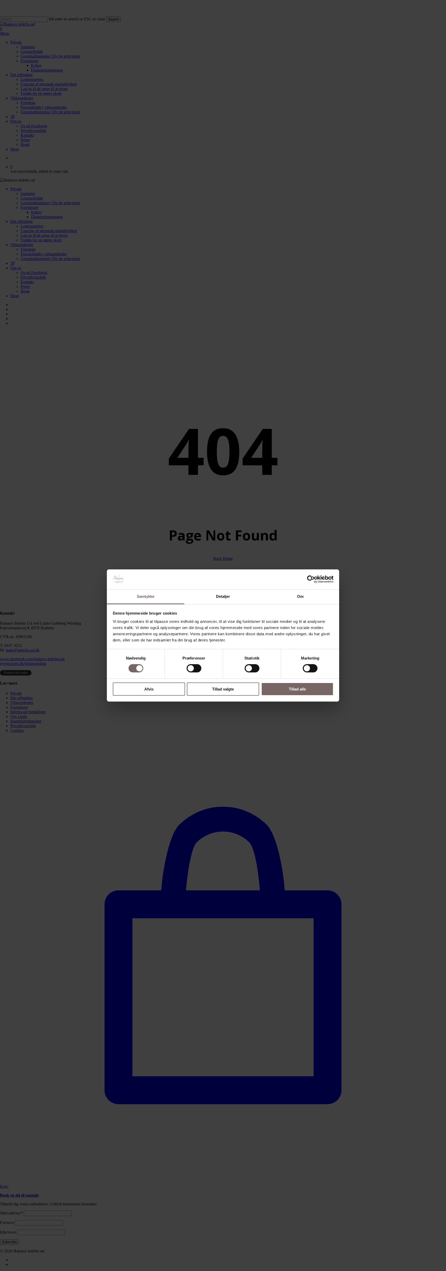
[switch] (194, 668)
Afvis (149, 689)
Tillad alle (297, 689)
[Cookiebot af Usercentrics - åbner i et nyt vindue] (310, 579)
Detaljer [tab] (223, 596)
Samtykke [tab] (146, 596)
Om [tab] (300, 596)
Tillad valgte (223, 689)
